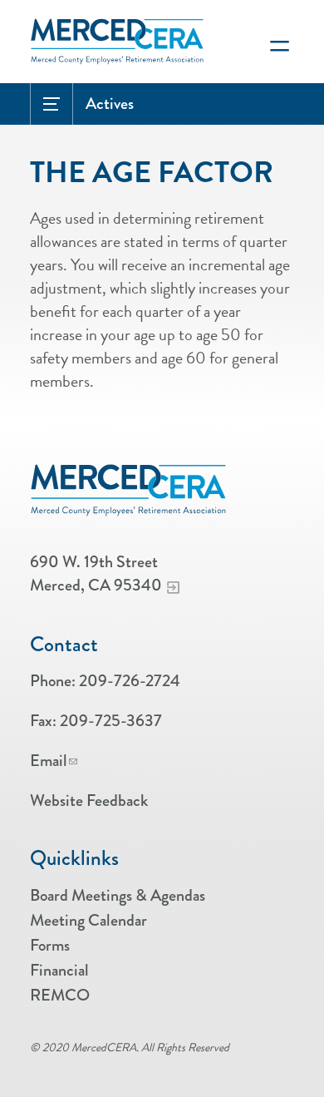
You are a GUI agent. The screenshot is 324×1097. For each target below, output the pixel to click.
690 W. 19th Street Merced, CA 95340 (96, 573)
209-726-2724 (129, 681)
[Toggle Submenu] (51, 104)
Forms (50, 945)
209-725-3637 (111, 721)
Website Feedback (89, 800)
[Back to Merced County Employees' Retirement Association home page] (117, 34)
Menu (279, 41)
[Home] (129, 490)
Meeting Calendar (88, 920)
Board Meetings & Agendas (117, 895)
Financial (59, 970)
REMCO (60, 995)
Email (48, 761)
